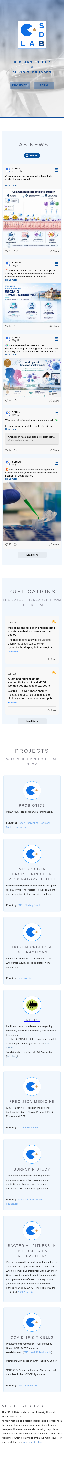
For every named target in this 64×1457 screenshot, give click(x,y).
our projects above (33, 1442)
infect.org (12, 1056)
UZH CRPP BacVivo (28, 1127)
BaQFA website (25, 1292)
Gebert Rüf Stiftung (28, 822)
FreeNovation (25, 978)
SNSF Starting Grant (29, 905)
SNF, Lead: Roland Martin (37, 1352)
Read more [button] (13, 651)
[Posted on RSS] (54, 621)
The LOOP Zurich (27, 1385)
